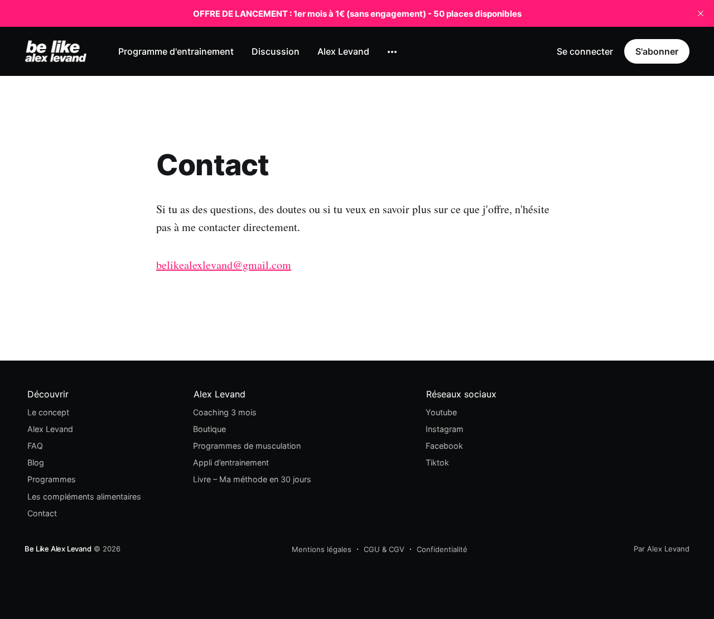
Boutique (209, 429)
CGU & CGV (384, 549)
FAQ (35, 445)
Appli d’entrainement (231, 462)
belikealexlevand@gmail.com (223, 264)
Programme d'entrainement (176, 51)
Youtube (441, 412)
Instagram (445, 429)
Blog (35, 462)
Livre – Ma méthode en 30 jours (252, 479)
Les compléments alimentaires (84, 496)
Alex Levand (343, 51)
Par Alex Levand (661, 548)
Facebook (444, 445)
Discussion (276, 51)
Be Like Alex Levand (58, 548)
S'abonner (656, 51)
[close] (701, 13)
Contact (42, 513)
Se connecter (585, 51)
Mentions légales (321, 549)
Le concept (48, 412)
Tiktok (437, 462)
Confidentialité (442, 549)
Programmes (51, 479)
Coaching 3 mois (225, 412)
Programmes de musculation (247, 445)
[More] (392, 52)
